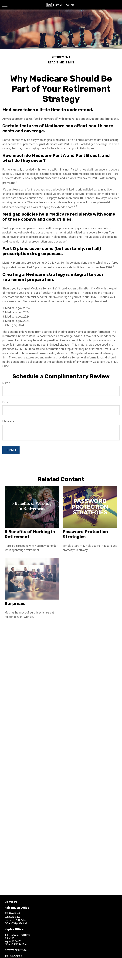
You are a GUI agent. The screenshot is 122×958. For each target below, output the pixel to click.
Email (5, 402)
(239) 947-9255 (19, 944)
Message (8, 421)
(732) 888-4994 (19, 923)
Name (6, 383)
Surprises (15, 603)
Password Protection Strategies (85, 534)
